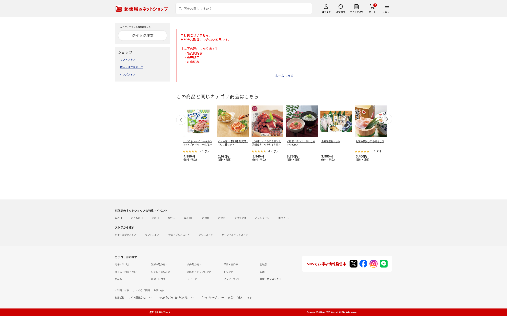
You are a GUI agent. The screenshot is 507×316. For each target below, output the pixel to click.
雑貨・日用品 (158, 278)
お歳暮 (205, 217)
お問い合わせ (161, 290)
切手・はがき (122, 264)
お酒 (262, 271)
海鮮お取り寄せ (159, 264)
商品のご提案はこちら (240, 297)
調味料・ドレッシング (199, 271)
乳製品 (263, 264)
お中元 (171, 217)
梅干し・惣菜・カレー (127, 271)
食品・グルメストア (179, 234)
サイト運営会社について (141, 297)
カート (372, 11)
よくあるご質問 (141, 290)
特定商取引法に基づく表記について (177, 297)
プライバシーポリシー (212, 297)
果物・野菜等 (231, 264)
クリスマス (240, 217)
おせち (221, 217)
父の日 (155, 217)
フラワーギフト (232, 278)
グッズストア (127, 74)
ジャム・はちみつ (160, 271)
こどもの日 (137, 217)
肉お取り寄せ (194, 264)
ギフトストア (127, 59)
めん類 (118, 278)
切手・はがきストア (131, 67)
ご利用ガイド (122, 290)
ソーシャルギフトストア (235, 234)
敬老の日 (188, 217)
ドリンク (228, 271)
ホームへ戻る (284, 75)
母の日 (118, 217)
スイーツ (192, 278)
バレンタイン (262, 217)
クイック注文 (356, 11)
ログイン (326, 11)
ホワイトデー (285, 217)
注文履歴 (340, 11)
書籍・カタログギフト (272, 278)
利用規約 (119, 297)
